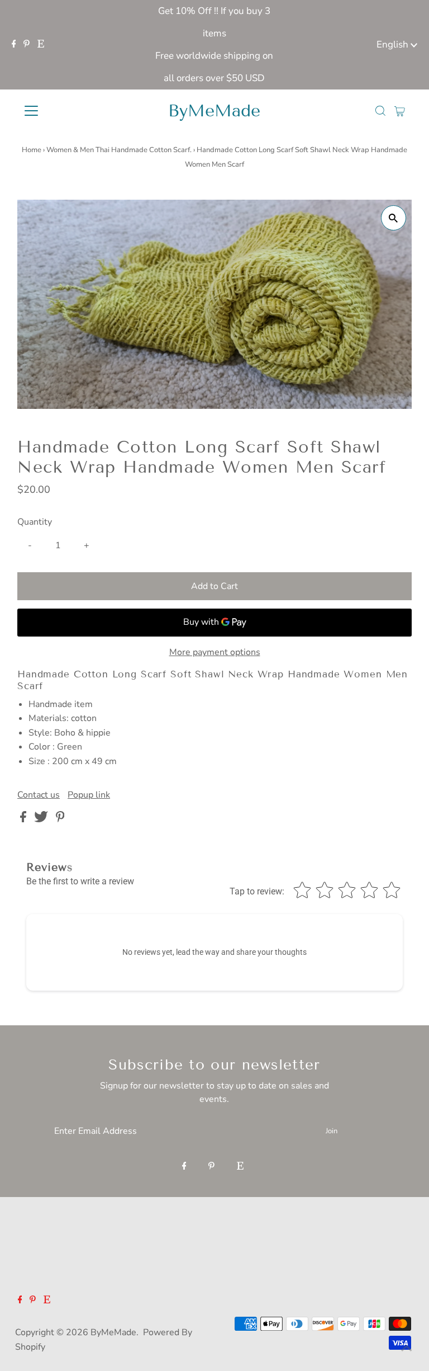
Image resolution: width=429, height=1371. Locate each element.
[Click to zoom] (393, 217)
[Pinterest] (26, 44)
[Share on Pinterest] (60, 819)
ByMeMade (214, 111)
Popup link (89, 794)
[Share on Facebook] (24, 819)
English (393, 44)
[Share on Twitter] (42, 819)
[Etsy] (41, 44)
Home (31, 150)
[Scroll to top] (406, 1348)
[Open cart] (399, 110)
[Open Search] (380, 110)
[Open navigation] (64, 111)
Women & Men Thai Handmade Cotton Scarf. (119, 150)
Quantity (34, 522)
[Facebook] (14, 44)
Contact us (38, 794)
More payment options (214, 652)
